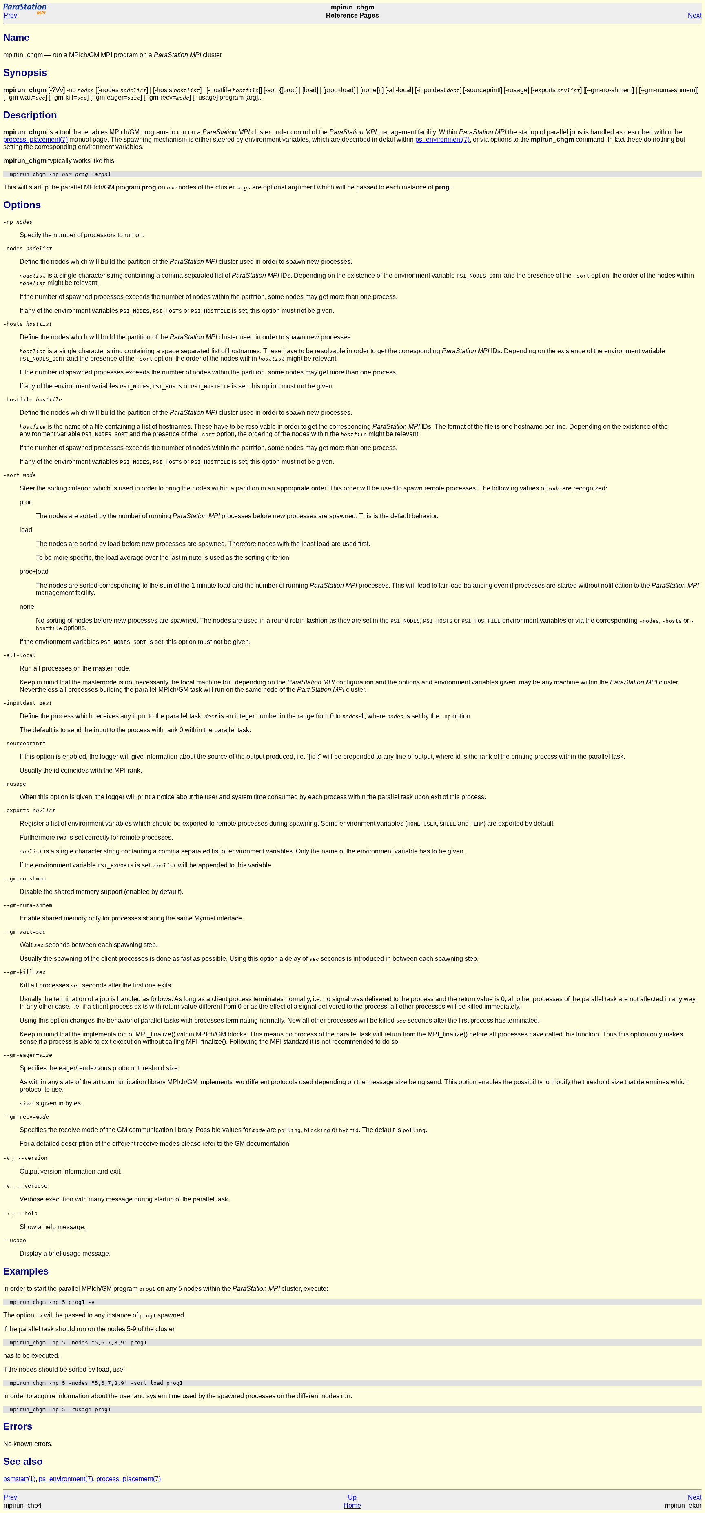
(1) (19, 1478)
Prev (10, 15)
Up (352, 1497)
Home (352, 1505)
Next (694, 15)
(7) (35, 139)
